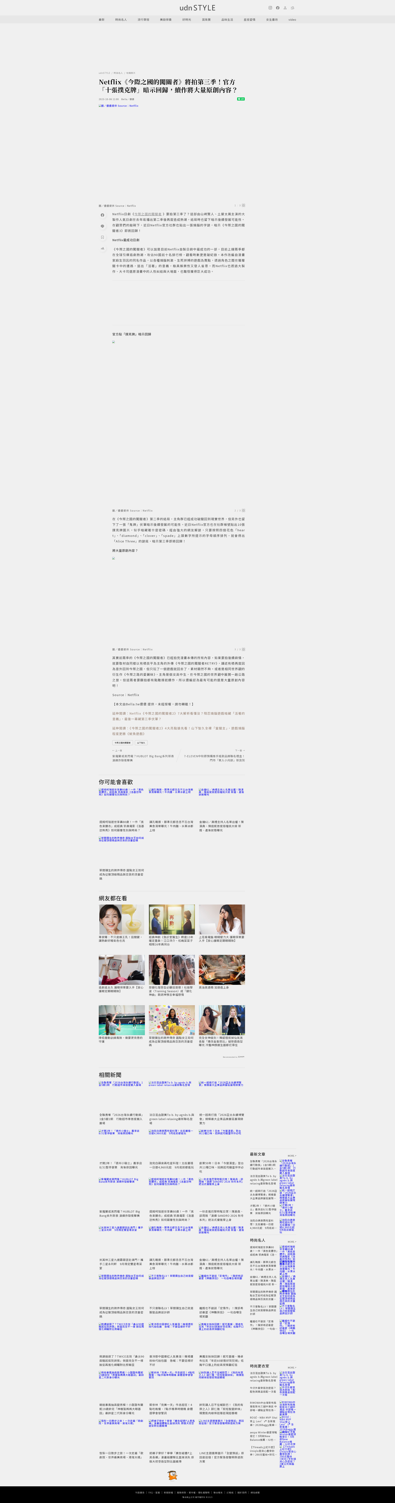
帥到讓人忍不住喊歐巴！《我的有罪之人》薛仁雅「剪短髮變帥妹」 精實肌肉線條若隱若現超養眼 (221, 1409)
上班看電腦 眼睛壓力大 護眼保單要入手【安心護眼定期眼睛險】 (221, 939)
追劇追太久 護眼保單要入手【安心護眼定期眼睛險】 (121, 989)
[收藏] (102, 237)
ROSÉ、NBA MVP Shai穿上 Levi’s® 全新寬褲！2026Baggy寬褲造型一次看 (263, 1423)
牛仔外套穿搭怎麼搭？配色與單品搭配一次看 (263, 1389)
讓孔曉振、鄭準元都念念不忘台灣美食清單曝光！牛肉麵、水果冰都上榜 (171, 826)
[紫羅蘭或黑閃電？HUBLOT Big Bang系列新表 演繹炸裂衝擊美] (122, 1193)
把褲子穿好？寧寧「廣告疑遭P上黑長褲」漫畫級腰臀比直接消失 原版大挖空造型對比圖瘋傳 (171, 1457)
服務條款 (181, 1492)
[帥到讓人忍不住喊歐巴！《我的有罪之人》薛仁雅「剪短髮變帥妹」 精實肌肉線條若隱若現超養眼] (222, 1386)
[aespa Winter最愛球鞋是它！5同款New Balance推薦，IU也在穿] (288, 1436)
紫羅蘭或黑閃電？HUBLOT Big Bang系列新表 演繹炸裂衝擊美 (119, 1213)
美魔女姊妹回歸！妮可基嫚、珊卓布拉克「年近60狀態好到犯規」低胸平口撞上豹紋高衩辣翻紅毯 (221, 1360)
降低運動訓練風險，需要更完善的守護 (121, 1039)
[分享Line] (102, 226)
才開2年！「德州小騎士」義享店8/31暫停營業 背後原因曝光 (120, 1165)
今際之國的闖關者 (123, 742)
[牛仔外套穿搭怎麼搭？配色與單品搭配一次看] (288, 1391)
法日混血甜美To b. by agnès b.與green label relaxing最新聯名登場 (171, 1119)
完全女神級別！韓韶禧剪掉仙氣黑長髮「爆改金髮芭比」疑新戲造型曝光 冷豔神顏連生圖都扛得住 (221, 1041)
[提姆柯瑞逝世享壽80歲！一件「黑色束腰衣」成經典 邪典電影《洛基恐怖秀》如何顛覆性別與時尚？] (122, 803)
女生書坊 (272, 19)
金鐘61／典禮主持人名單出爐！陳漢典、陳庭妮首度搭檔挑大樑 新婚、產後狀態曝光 (221, 826)
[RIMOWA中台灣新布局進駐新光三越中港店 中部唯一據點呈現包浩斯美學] (288, 1406)
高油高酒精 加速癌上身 (214, 987)
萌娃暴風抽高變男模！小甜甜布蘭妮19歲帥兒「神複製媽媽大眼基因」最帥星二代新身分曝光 (121, 1409)
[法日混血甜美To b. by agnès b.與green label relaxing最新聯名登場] (172, 1096)
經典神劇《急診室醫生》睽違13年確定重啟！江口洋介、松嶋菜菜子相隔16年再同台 (171, 940)
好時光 (186, 19)
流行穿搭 (143, 19)
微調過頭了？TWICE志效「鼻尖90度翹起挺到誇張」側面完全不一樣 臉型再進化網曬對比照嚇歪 (121, 1360)
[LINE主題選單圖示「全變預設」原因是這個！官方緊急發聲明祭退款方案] (222, 1434)
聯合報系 (218, 1492)
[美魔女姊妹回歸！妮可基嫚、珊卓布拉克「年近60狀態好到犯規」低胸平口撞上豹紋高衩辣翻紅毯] (222, 1338)
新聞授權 (168, 1492)
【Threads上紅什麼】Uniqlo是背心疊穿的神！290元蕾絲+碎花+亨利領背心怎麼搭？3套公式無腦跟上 (263, 1454)
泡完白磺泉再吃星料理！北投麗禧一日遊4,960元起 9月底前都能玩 (171, 1165)
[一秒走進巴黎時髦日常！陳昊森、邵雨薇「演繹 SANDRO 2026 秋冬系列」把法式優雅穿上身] (222, 1193)
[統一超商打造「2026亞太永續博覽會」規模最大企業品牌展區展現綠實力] (222, 1096)
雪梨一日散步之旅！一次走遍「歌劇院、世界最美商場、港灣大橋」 (121, 1455)
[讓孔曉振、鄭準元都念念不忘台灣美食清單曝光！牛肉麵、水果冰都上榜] (172, 803)
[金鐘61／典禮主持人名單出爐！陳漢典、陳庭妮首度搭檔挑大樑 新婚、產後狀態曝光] (222, 803)
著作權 (192, 1492)
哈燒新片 (131, 73)
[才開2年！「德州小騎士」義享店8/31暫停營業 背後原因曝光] (122, 1144)
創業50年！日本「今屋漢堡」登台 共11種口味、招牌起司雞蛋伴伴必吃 (223, 1167)
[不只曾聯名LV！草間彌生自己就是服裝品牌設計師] (172, 1289)
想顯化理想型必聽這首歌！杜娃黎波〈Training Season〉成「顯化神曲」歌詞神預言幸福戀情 (171, 991)
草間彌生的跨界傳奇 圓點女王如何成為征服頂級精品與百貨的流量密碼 (121, 874)
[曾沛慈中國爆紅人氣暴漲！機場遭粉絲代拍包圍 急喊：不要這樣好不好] (172, 1338)
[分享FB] (102, 215)
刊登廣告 (140, 1492)
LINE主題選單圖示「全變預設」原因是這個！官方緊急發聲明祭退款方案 (221, 1457)
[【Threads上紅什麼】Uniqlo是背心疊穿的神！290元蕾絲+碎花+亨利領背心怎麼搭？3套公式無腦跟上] (288, 1450)
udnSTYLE (104, 73)
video (292, 19)
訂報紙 (230, 1492)
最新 (102, 19)
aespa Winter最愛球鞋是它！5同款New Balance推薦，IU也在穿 (263, 1437)
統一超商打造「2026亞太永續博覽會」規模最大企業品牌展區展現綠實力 (221, 1119)
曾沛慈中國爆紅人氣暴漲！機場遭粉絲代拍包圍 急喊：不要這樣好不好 (171, 1360)
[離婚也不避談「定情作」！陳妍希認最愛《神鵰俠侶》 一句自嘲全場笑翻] (222, 1289)
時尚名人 (121, 19)
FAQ (150, 1492)
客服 (157, 1492)
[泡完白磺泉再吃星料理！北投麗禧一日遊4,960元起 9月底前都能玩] (172, 1144)
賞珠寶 (206, 19)
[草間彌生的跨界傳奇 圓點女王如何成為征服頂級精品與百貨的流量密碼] (122, 852)
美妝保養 (166, 19)
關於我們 (242, 1492)
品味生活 (227, 19)
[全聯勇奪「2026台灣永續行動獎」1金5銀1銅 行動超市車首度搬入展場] (122, 1096)
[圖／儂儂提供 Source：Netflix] (172, 153)
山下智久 (141, 742)
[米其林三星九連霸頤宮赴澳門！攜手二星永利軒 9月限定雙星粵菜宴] (122, 1241)
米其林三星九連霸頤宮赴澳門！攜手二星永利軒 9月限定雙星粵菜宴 (121, 1264)
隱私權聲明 (204, 1492)
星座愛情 (250, 19)
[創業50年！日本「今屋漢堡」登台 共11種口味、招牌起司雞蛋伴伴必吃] (222, 1144)
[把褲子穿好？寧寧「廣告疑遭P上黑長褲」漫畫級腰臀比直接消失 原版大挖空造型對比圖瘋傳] (172, 1434)
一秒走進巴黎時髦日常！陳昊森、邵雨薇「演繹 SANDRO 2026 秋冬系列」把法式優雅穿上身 (221, 1215)
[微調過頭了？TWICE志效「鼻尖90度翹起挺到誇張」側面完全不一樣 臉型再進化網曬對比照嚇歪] (122, 1338)
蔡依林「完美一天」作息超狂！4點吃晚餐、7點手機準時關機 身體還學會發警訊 (171, 1409)
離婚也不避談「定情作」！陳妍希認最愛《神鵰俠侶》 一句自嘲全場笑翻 (221, 1312)
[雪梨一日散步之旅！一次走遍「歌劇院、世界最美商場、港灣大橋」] (122, 1434)
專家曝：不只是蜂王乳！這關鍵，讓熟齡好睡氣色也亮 (121, 939)
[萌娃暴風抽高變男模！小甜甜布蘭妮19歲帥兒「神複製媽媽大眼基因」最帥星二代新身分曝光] (122, 1386)
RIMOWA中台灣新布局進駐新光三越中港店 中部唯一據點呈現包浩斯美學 (263, 1408)
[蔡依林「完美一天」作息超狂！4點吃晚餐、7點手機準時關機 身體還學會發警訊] (172, 1386)
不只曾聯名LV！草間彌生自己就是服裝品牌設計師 (263, 1310)
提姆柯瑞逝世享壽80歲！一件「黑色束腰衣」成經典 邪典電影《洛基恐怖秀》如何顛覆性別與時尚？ (121, 826)
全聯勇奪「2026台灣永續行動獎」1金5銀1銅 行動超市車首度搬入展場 (121, 1119)
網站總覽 (255, 1492)
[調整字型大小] (102, 248)
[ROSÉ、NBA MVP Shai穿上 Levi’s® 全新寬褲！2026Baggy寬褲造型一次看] (288, 1421)
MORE (291, 1156)
